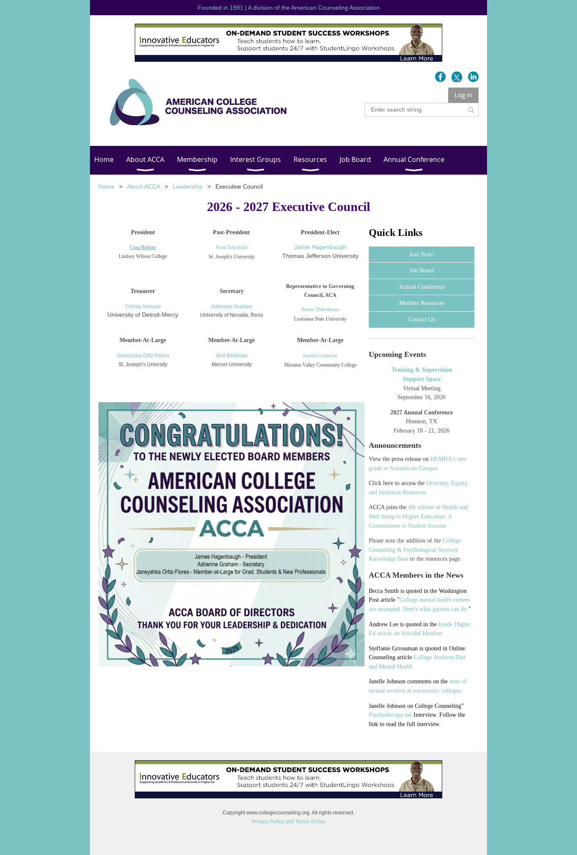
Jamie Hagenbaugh (320, 247)
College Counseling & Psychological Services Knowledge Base (415, 549)
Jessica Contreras (320, 356)
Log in (463, 94)
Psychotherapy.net (390, 715)
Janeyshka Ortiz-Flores (143, 356)
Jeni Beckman (231, 356)
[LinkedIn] (473, 76)
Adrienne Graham (231, 307)
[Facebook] (440, 76)
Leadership (188, 186)
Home (106, 186)
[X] (457, 76)
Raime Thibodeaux (320, 309)
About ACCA (143, 186)
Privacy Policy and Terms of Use (288, 822)
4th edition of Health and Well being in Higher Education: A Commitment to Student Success (418, 516)
